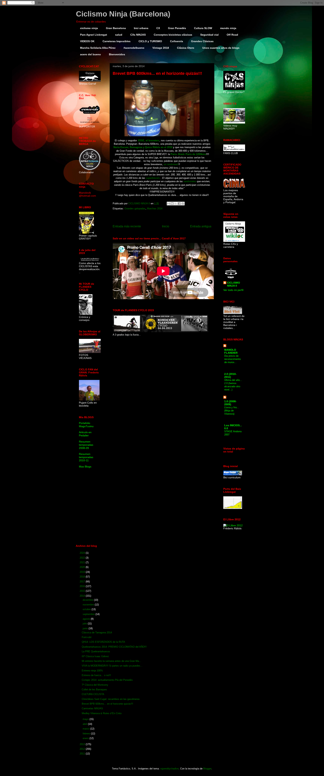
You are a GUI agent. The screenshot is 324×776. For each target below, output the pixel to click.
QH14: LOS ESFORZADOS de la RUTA (103, 641)
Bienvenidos (117, 54)
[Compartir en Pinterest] (183, 203)
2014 (83, 595)
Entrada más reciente (127, 226)
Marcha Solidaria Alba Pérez (98, 47)
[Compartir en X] (176, 203)
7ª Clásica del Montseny (95, 684)
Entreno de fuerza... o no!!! (96, 675)
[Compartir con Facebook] (179, 203)
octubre (87, 609)
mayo (86, 719)
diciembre (88, 599)
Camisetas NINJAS (92, 708)
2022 (83, 557)
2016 (83, 586)
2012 (83, 749)
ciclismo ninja (89, 28)
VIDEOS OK (87, 41)
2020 (83, 567)
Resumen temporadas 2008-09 (86, 444)
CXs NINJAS (138, 34)
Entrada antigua (200, 226)
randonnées (190, 181)
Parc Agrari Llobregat (93, 34)
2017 (83, 581)
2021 (83, 562)
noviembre (89, 604)
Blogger (207, 768)
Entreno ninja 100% (92, 670)
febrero (87, 733)
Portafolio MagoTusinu (86, 425)
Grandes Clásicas (202, 41)
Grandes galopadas (135, 208)
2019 (83, 572)
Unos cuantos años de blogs (220, 47)
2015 (83, 590)
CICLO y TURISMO (150, 41)
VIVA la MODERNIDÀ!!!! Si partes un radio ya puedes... (112, 665)
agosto (87, 618)
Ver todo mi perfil (233, 289)
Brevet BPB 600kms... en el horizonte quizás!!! (107, 703)
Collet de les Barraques (94, 689)
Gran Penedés (177, 28)
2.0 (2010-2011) (230, 375)
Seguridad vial (209, 34)
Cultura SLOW (203, 28)
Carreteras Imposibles (116, 41)
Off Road (232, 34)
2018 (83, 576)
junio (85, 628)
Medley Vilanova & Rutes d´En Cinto (102, 713)
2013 (83, 744)
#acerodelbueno (134, 47)
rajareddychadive (169, 768)
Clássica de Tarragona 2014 (97, 632)
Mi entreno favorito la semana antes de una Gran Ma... (111, 661)
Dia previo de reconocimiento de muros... (232, 359)
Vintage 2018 (160, 47)
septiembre (89, 614)
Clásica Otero (185, 47)
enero (86, 738)
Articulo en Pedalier (85, 434)
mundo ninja (228, 28)
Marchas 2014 (154, 208)
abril (85, 724)
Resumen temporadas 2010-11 (86, 457)
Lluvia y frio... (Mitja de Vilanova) (231, 410)
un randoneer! (171, 164)
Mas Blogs (85, 466)
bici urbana (141, 28)
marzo (86, 728)
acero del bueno (90, 54)
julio (85, 623)
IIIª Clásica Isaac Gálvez (95, 656)
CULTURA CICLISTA (93, 694)
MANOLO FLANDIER (231, 351)
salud (118, 34)
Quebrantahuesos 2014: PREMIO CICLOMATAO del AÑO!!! (114, 646)
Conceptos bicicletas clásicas (173, 34)
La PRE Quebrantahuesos (96, 651)
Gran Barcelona (116, 28)
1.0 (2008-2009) (230, 403)
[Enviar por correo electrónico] (168, 203)
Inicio (165, 226)
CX (158, 28)
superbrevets (153, 178)
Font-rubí (87, 637)
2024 (83, 552)
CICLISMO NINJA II (233, 284)
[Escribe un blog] (172, 203)
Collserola (176, 41)
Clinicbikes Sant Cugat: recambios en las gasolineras (111, 699)
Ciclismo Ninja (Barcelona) (123, 14)
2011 (83, 753)
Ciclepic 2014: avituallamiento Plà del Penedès (107, 680)
